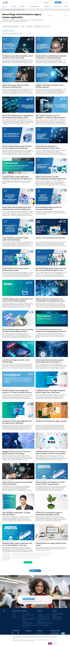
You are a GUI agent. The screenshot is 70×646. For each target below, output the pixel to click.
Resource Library (40, 632)
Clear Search (29, 33)
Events (66, 6)
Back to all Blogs (36, 570)
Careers (22, 26)
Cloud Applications (34, 6)
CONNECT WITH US (28, 599)
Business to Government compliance (11, 26)
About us (14, 613)
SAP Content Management (27, 622)
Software (46, 6)
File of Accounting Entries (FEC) (43, 617)
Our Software (40, 613)
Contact (58, 2)
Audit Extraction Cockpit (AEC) (43, 616)
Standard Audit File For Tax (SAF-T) (44, 622)
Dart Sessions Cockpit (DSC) (43, 625)
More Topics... (37, 26)
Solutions (22, 6)
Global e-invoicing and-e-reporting (29, 625)
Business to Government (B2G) (28, 617)
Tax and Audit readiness (27, 623)
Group (3, 6)
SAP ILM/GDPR (25, 626)
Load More (27, 562)
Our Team (14, 616)
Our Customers (15, 617)
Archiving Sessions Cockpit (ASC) (44, 614)
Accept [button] (50, 643)
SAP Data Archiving (26, 613)
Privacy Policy (15, 638)
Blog (38, 634)
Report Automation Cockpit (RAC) (44, 623)
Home (3, 9)
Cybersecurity (29, 26)
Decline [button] (55, 643)
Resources (56, 6)
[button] (65, 2)
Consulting (13, 6)
